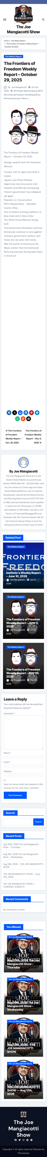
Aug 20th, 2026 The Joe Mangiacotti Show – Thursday (23, 964)
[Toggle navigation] (5, 19)
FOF (41, 91)
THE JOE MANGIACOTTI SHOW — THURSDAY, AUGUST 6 (19, 885)
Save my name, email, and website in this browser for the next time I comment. (23, 786)
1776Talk (19, 91)
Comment (9, 713)
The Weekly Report (13, 56)
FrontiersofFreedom (14, 94)
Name (7, 753)
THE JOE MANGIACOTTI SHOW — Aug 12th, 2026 (23, 1090)
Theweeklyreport (13, 98)
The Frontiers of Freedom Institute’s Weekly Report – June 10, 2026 (23, 572)
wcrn (26, 98)
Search (10, 813)
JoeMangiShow (33, 94)
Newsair (38, 1149)
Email (7, 762)
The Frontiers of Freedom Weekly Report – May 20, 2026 (23, 673)
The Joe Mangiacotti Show (20, 937)
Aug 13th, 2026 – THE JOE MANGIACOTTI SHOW (21, 1048)
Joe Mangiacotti (19, 87)
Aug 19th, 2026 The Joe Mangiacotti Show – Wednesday (20, 855)
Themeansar (23, 1153)
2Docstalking (31, 91)
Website (8, 771)
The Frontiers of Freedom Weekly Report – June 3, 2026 (23, 623)
